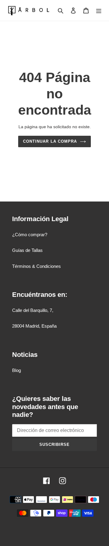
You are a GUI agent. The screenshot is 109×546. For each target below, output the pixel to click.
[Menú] (98, 10)
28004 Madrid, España (34, 326)
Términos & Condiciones (36, 266)
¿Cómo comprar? (29, 234)
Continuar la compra (50, 141)
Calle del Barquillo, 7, (32, 310)
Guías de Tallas (27, 250)
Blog (16, 370)
